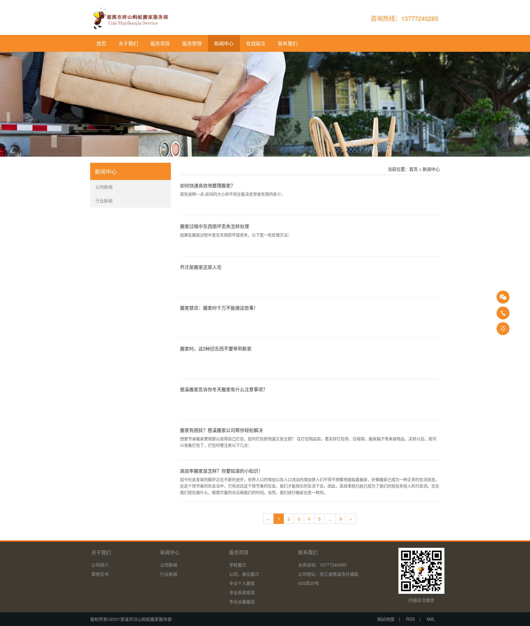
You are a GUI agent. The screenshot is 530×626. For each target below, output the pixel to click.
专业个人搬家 (242, 583)
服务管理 (192, 43)
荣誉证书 (100, 574)
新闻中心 (224, 43)
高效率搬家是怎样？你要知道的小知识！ (221, 471)
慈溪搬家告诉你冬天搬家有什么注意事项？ (223, 389)
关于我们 (128, 43)
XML (430, 619)
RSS (410, 619)
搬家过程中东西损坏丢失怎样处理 (214, 226)
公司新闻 (168, 565)
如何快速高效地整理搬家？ (207, 185)
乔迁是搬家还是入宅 (200, 267)
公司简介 (100, 565)
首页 (101, 43)
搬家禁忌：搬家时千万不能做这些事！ (219, 307)
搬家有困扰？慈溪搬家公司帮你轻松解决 (221, 430)
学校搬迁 (237, 565)
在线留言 (256, 43)
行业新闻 (168, 574)
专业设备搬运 (242, 601)
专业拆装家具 (242, 592)
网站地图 (385, 619)
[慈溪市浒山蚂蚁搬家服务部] (130, 18)
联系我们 (288, 43)
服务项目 (160, 43)
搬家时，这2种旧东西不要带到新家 (216, 348)
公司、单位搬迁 (244, 574)
